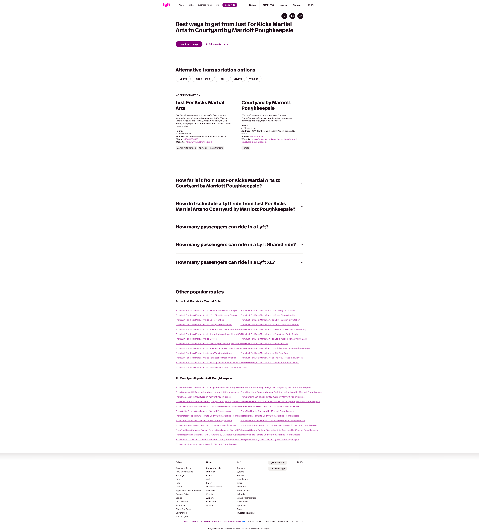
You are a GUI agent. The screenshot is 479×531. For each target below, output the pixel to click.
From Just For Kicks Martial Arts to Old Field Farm (264, 353)
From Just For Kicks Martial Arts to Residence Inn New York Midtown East (211, 367)
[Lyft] (167, 5)
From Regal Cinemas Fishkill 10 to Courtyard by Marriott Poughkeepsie (210, 434)
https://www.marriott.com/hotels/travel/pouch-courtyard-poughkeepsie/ (269, 140)
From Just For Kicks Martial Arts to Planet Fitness (264, 343)
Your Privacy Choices (232, 521)
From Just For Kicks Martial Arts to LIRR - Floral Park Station (269, 324)
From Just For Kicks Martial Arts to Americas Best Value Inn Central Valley (211, 329)
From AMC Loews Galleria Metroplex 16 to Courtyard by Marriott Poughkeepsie (279, 430)
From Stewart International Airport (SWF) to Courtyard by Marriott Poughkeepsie (215, 401)
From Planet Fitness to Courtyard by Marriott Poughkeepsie (269, 406)
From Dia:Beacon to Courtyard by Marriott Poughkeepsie (203, 396)
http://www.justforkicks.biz (199, 142)
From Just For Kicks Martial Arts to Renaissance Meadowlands (206, 357)
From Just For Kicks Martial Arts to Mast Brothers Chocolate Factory (273, 329)
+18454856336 (256, 136)
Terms (185, 521)
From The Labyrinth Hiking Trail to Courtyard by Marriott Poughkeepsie (211, 406)
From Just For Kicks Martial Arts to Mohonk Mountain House (269, 362)
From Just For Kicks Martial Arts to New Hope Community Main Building (211, 343)
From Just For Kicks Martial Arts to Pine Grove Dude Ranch (269, 334)
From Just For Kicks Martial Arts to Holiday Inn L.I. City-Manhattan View (275, 348)
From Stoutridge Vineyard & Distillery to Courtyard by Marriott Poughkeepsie (278, 425)
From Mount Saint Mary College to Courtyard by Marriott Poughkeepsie (275, 387)
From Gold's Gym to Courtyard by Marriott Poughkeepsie (203, 411)
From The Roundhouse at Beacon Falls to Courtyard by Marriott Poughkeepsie (214, 430)
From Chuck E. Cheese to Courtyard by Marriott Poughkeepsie (206, 444)
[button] (239, 183)
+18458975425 (191, 139)
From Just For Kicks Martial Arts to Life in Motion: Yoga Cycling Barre (273, 338)
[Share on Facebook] (292, 16)
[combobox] (310, 5)
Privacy (194, 521)
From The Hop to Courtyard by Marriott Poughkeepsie (267, 411)
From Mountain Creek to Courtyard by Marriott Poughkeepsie (206, 425)
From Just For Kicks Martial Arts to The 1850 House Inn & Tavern (271, 357)
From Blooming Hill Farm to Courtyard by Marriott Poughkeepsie (207, 392)
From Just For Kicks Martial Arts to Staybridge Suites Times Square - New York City (216, 348)
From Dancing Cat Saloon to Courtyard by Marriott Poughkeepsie (272, 396)
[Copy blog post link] (300, 16)
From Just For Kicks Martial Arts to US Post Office (200, 320)
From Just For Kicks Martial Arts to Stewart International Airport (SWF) (210, 334)
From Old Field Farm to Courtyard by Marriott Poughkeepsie (270, 434)
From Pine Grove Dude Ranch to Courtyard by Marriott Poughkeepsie (210, 387)
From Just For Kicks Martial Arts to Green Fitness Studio (267, 315)
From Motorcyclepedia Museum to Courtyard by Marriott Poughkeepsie (211, 415)
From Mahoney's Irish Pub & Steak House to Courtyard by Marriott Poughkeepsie (280, 401)
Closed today (184, 133)
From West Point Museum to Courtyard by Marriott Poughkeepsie (272, 420)
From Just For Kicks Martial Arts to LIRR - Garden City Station (270, 320)
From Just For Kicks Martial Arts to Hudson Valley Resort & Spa (206, 310)
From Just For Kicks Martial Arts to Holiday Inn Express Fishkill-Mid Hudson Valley (216, 362)
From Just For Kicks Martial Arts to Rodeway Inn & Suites (268, 310)
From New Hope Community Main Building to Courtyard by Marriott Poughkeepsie (281, 392)
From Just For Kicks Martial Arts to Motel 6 (196, 338)
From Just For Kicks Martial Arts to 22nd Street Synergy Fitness (206, 315)
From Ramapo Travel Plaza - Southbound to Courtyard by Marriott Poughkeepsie (215, 439)
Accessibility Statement (211, 521)
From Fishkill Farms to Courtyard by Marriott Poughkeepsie (269, 415)
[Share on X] (284, 16)
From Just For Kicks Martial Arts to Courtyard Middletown (204, 324)
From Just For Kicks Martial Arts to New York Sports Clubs (204, 353)
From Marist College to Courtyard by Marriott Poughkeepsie (269, 439)
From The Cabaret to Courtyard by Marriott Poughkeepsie (204, 420)
